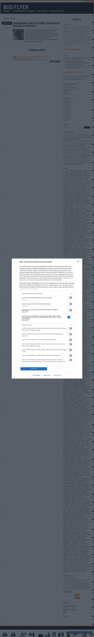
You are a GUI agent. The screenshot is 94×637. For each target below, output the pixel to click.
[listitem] (47, 294)
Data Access (47, 375)
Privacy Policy (57, 375)
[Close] (79, 262)
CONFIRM (33, 368)
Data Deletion (37, 375)
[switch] (69, 297)
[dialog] (47, 318)
